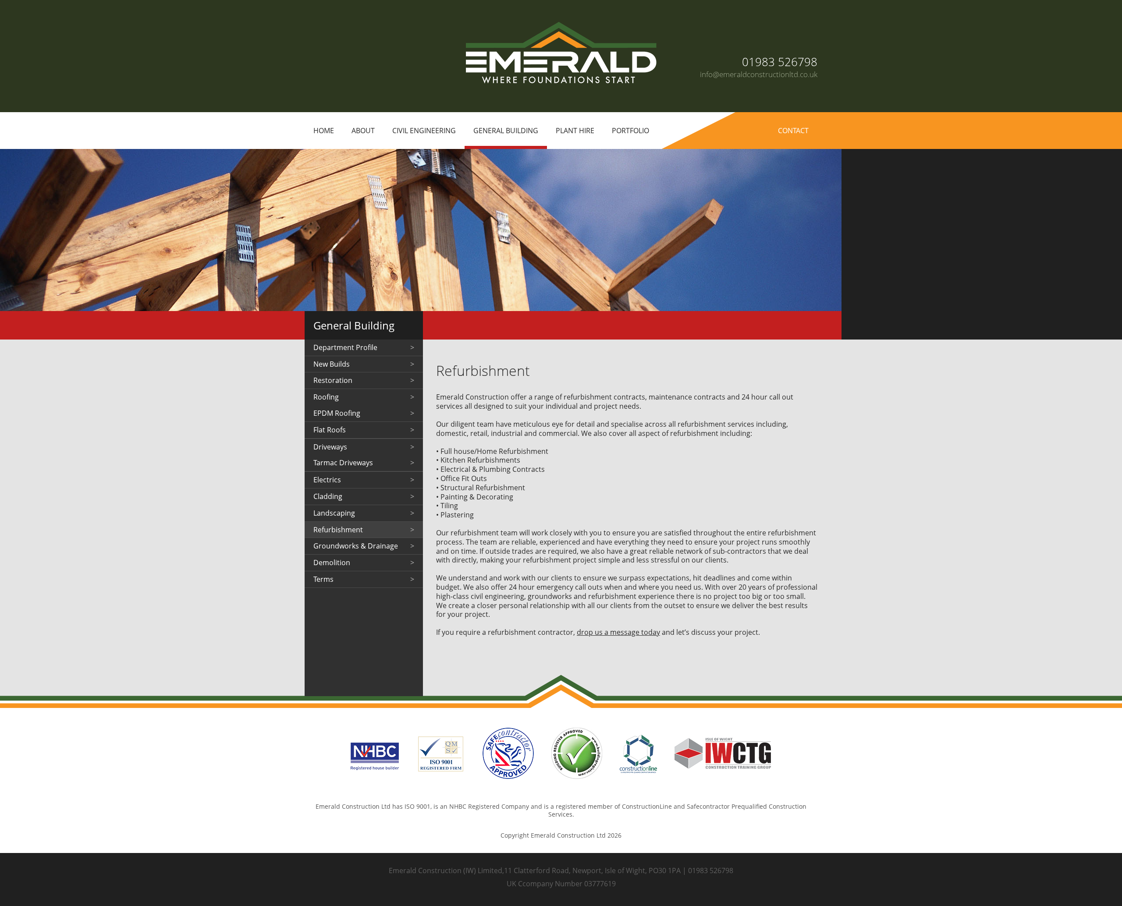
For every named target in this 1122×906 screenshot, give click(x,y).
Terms (323, 579)
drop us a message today (618, 632)
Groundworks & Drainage (355, 546)
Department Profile (345, 347)
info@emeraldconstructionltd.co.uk (758, 74)
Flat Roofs (329, 430)
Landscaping (334, 513)
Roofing (326, 397)
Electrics (327, 480)
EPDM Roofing (336, 413)
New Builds (331, 364)
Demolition (331, 562)
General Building (505, 130)
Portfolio (630, 130)
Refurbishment (338, 529)
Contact (793, 130)
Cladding (327, 496)
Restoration (332, 380)
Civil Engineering (424, 130)
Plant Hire (575, 130)
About (363, 130)
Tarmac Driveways (343, 462)
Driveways (330, 447)
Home (323, 130)
